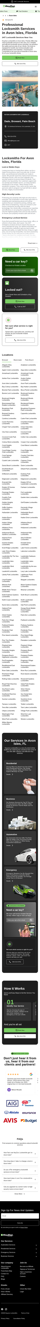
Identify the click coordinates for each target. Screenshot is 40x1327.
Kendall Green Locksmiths (26, 543)
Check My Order (25, 1289)
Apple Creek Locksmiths (10, 370)
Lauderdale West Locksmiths (8, 567)
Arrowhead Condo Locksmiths (27, 374)
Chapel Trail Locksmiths (10, 427)
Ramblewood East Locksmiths (8, 666)
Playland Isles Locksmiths (7, 646)
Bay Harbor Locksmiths (29, 387)
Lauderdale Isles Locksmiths (7, 562)
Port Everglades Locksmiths (7, 661)
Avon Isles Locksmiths (9, 383)
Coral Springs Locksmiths (7, 456)
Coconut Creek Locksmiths (26, 433)
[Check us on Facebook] (2, 1309)
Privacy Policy (5, 1318)
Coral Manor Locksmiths (29, 445)
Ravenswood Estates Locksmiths (28, 666)
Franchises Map (6, 1271)
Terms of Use (25, 1313)
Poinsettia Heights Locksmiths (8, 651)
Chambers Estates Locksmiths (27, 422)
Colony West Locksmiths (10, 442)
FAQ (2, 1276)
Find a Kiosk (5, 1289)
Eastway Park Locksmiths (25, 474)
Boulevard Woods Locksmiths (27, 399)
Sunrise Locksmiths (9, 699)
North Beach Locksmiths (29, 595)
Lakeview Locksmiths (28, 551)
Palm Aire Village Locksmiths (8, 621)
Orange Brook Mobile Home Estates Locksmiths (28, 610)
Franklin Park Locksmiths (6, 498)
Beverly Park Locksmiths (10, 390)
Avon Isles (13, 15)
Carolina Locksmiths (9, 418)
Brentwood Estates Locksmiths (27, 404)
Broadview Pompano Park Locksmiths (28, 409)
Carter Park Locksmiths (29, 418)
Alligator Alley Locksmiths (7, 366)
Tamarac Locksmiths (9, 704)
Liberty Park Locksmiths (10, 574)
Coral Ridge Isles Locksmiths (27, 451)
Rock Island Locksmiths (29, 674)
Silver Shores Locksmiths (25, 690)
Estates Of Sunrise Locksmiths (8, 488)
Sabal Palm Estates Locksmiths (27, 685)
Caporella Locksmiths (28, 413)
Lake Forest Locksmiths (29, 548)
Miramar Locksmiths (28, 590)
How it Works (5, 1291)
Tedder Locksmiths (27, 704)
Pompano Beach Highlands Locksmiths (9, 656)
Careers (23, 1276)
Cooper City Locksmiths (29, 442)
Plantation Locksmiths (28, 640)
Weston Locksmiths (27, 719)
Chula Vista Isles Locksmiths (26, 427)
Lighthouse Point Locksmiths (26, 575)
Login (22, 1291)
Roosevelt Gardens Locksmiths (27, 679)
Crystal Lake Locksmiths (10, 460)
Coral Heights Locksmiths (7, 446)
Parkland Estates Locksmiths (8, 626)
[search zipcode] (32, 270)
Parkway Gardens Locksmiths (27, 626)
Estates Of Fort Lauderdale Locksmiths (29, 483)
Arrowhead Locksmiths (10, 373)
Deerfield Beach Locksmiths (7, 469)
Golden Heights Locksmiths (7, 503)
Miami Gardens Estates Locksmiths (29, 585)
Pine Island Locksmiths (10, 635)
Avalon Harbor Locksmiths (26, 379)
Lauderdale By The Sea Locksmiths (10, 557)
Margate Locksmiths (28, 580)
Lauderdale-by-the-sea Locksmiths (28, 567)
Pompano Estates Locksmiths (27, 656)
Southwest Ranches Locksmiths (9, 695)
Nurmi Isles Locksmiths (10, 605)
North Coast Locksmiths (10, 600)
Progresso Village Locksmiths (27, 661)
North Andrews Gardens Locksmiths (10, 595)
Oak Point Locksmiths (28, 605)
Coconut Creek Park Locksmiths (9, 438)
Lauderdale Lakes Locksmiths (27, 562)
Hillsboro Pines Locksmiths (7, 528)
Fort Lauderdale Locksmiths (26, 493)
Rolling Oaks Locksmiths (10, 679)
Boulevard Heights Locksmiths (8, 399)
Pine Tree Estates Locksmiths (8, 641)
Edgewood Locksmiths (28, 479)
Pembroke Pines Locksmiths (26, 631)
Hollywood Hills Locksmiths (26, 533)
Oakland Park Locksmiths (6, 609)
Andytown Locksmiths (28, 365)
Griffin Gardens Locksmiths (7, 508)
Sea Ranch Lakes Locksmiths (8, 690)
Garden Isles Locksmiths (29, 497)
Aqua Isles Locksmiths (28, 370)
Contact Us (5, 1273)
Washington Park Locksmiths (8, 715)
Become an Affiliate (26, 1266)
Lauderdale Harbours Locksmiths (28, 557)
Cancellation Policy (19, 1318)
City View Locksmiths (9, 432)
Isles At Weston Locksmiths (26, 538)
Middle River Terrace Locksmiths (9, 590)
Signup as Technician (27, 1269)
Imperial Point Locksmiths (7, 538)
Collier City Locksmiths (29, 437)
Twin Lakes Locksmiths (29, 707)
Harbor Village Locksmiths (7, 523)
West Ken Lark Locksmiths (26, 715)
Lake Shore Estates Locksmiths (9, 552)
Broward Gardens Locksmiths (8, 414)
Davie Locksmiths (27, 465)
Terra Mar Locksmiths (9, 707)
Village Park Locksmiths (29, 711)
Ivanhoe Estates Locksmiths (7, 543)
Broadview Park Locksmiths (7, 409)
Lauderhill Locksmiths (9, 571)
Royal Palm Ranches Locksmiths (9, 685)
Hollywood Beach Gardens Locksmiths (9, 533)
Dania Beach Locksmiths (10, 465)
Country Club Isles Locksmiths (27, 456)
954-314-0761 (21, 63)
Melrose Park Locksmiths (6, 585)
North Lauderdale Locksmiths (27, 600)
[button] (20, 1153)
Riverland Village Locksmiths (8, 674)
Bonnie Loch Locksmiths (10, 393)
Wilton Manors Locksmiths (7, 723)
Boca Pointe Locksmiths (29, 390)
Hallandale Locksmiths (10, 512)
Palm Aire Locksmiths (28, 615)
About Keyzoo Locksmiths (6, 1267)
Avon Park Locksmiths (28, 383)
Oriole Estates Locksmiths (7, 616)
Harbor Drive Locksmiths (29, 517)
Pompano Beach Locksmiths (26, 651)
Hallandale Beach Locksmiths (27, 513)
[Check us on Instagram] (6, 1309)
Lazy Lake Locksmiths (28, 571)
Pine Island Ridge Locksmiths (27, 636)
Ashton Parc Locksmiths (10, 378)
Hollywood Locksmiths (28, 527)
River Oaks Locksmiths (10, 670)
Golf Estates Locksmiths (29, 502)
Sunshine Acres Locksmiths (26, 700)
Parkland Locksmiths (28, 620)
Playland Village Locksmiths (26, 646)
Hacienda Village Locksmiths (27, 508)
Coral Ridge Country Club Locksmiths (9, 451)
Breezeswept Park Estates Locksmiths (8, 404)
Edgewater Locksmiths (10, 479)
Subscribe (20, 1223)
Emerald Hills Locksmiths (6, 483)
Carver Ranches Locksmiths (7, 422)
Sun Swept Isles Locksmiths (26, 695)
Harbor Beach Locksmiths (7, 518)
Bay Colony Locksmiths (10, 387)
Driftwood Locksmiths (9, 474)
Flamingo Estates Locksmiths (8, 493)
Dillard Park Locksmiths (29, 469)
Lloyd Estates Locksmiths (6, 580)
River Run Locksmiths (28, 670)
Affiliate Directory (7, 1294)
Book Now (12, 250)
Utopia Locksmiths (8, 711)
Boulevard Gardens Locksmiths (27, 394)
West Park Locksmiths (9, 719)
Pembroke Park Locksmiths (7, 631)
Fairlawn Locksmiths (28, 487)
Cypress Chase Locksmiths (26, 461)
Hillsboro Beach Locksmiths (26, 523)
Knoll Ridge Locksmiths (10, 548)
